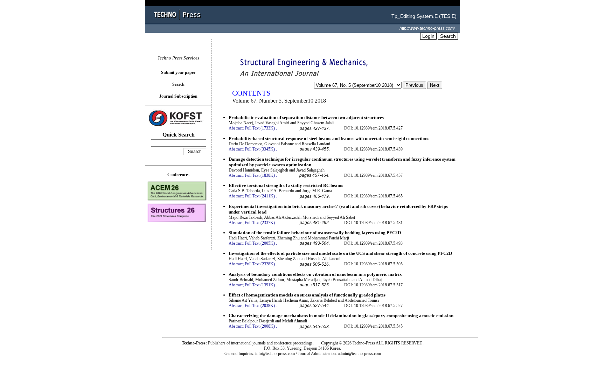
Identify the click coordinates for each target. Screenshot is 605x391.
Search (448, 36)
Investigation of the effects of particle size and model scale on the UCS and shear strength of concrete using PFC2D (340, 253)
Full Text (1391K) (260, 284)
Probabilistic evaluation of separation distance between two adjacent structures (306, 117)
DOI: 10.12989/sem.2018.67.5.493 (373, 243)
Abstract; (236, 128)
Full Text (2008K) (260, 326)
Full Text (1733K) (260, 128)
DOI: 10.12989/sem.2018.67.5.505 (373, 263)
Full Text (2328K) (260, 263)
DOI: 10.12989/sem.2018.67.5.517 (373, 284)
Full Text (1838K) (260, 175)
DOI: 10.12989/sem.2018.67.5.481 (373, 222)
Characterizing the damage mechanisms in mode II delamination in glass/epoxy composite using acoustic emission (341, 315)
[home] (178, 20)
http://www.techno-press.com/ (427, 28)
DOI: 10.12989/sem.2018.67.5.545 (373, 326)
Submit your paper (178, 72)
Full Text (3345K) (260, 149)
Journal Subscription (178, 96)
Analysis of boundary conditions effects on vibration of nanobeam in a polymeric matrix (315, 274)
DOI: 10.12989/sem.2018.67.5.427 (373, 128)
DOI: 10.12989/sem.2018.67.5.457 (373, 175)
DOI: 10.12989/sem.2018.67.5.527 (373, 305)
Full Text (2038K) (260, 305)
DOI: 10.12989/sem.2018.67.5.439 (373, 149)
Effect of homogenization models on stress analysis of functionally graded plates (307, 295)
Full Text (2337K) (260, 222)
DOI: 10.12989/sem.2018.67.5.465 (373, 196)
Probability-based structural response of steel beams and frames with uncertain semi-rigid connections (329, 138)
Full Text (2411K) (260, 196)
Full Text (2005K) (260, 243)
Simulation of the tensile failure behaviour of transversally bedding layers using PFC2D (315, 232)
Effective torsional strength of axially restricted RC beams (286, 185)
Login (428, 36)
